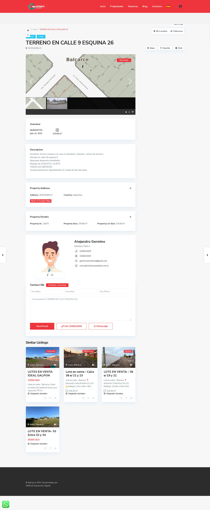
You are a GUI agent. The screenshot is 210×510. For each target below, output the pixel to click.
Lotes (35, 29)
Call (73, 326)
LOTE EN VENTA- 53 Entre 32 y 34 (42, 433)
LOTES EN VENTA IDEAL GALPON (40, 373)
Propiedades (116, 6)
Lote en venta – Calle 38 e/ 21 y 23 (80, 373)
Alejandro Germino (89, 241)
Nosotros (133, 6)
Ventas (31, 36)
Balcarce (40, 365)
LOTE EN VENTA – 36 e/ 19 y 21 (118, 373)
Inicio (102, 6)
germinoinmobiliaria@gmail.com (93, 261)
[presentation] (31, 81)
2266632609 (85, 251)
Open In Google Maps (41, 201)
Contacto (157, 6)
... (91, 386)
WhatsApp (102, 326)
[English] (168, 6)
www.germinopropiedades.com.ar (94, 265)
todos (32, 365)
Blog (145, 6)
